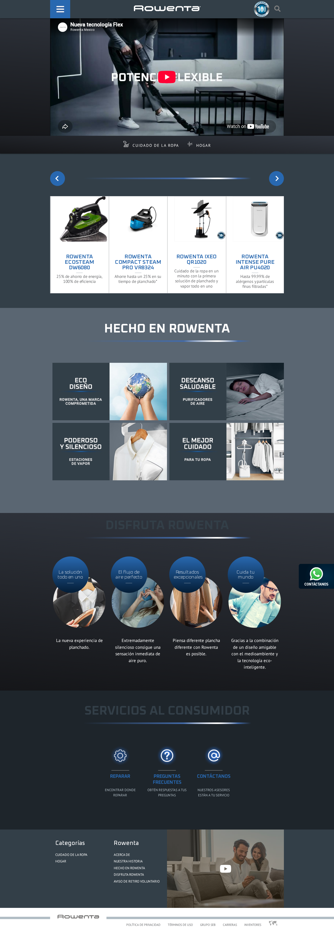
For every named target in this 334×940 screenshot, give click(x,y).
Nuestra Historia (128, 861)
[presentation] (57, 178)
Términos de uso (180, 925)
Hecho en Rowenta (129, 868)
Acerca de (122, 855)
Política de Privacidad (143, 925)
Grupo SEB (208, 925)
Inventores (252, 925)
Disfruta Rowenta (129, 874)
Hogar (203, 145)
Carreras (230, 925)
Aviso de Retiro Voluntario (137, 881)
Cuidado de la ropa (156, 145)
